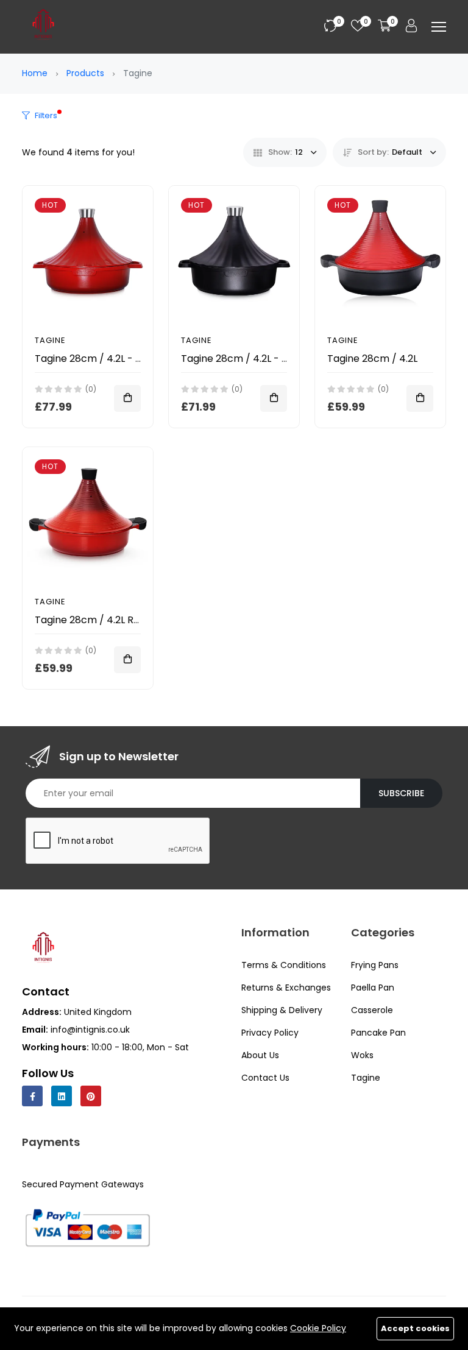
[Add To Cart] (127, 398)
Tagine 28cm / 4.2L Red (90, 620)
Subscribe (401, 793)
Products (85, 73)
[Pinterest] (90, 1096)
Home (35, 73)
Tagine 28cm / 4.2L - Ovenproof (111, 359)
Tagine (50, 340)
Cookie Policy (318, 1328)
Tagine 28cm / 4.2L (372, 359)
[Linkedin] (61, 1096)
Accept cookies (415, 1328)
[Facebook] (32, 1096)
